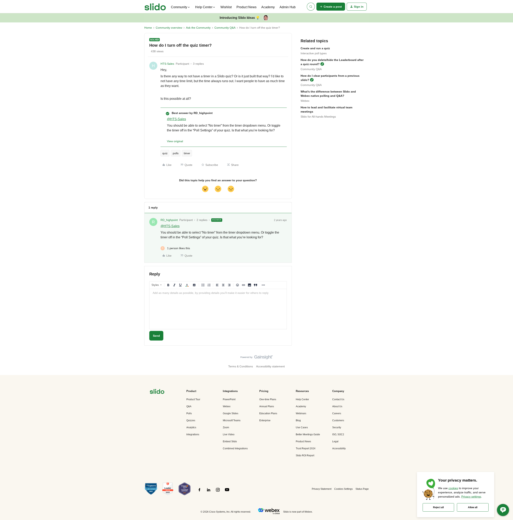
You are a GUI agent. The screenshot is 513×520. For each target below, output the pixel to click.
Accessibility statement (270, 366)
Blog (298, 420)
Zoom (226, 427)
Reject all (438, 507)
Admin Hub (288, 7)
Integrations (192, 434)
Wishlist (226, 7)
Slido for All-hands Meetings (318, 116)
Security (336, 427)
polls (176, 153)
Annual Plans (266, 406)
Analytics (191, 427)
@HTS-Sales (176, 119)
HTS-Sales (167, 63)
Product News (246, 7)
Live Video (228, 434)
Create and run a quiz (315, 48)
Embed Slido (230, 441)
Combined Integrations (235, 448)
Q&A (188, 406)
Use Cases (302, 427)
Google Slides (230, 413)
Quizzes (190, 420)
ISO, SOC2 (338, 434)
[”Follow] (199, 492)
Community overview (169, 27)
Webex (305, 100)
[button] (330, 7)
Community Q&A (224, 27)
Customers (338, 420)
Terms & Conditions (240, 366)
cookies (453, 488)
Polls (189, 413)
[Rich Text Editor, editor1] (218, 309)
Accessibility (339, 448)
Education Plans (268, 413)
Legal (335, 441)
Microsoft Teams (231, 420)
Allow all (472, 507)
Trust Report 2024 (305, 448)
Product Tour (193, 399)
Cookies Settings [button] (343, 489)
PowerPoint (229, 399)
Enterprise (265, 420)
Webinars (301, 413)
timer (187, 153)
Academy (268, 7)
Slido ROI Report (305, 455)
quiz (165, 153)
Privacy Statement (321, 489)
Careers (336, 413)
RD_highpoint (169, 220)
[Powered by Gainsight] (256, 358)
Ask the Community (198, 27)
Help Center (302, 399)
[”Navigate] (157, 392)
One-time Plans (267, 399)
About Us (337, 406)
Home (148, 27)
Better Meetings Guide (308, 434)
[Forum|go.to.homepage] (155, 7)
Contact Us (338, 399)
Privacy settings (471, 496)
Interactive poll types (314, 53)
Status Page (362, 489)
